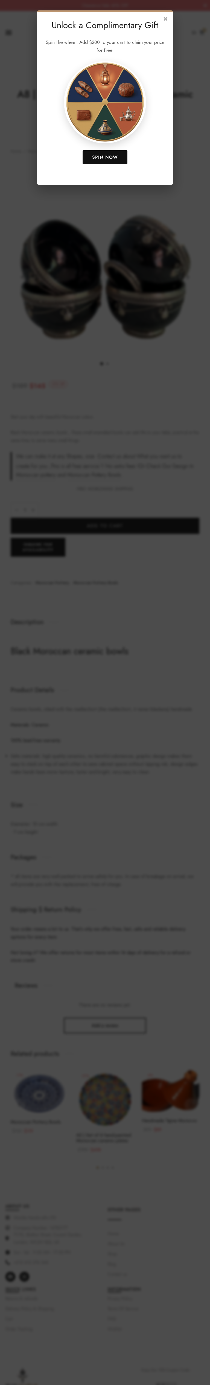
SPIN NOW (105, 157)
